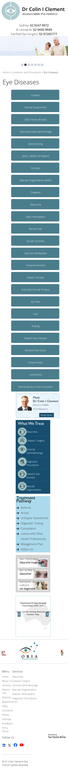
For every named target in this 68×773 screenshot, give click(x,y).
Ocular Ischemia (35, 241)
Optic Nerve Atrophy (35, 119)
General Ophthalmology (34, 451)
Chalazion (35, 192)
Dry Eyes (35, 168)
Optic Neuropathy (35, 216)
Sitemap (6, 719)
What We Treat (31, 423)
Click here (21, 611)
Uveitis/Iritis (35, 374)
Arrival (25, 513)
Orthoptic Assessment (34, 518)
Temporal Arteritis (35, 265)
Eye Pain (35, 301)
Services (6, 685)
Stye (35, 314)
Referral (26, 508)
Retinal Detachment (35, 107)
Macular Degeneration (33, 488)
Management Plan (32, 544)
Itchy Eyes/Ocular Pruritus (35, 289)
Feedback (7, 723)
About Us (7, 681)
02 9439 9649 (42, 30)
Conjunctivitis (35, 362)
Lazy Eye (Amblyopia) (35, 253)
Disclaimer (7, 710)
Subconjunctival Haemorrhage (35, 131)
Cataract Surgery (35, 440)
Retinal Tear (35, 228)
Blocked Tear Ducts (35, 350)
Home (5, 676)
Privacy (5, 714)
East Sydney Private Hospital (33, 599)
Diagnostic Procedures (32, 463)
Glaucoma (35, 204)
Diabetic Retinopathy (23, 694)
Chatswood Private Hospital (33, 603)
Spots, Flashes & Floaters (35, 156)
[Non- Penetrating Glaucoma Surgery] (33, 566)
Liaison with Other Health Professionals (33, 536)
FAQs (5, 706)
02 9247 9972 (39, 25)
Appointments (9, 701)
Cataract (35, 95)
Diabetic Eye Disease (35, 338)
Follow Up (27, 549)
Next (47, 614)
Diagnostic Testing (32, 523)
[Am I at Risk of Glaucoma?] (33, 577)
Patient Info (6, 691)
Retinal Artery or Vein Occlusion (35, 386)
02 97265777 (48, 34)
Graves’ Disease (35, 277)
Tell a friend (5, 729)
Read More (46, 415)
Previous (19, 614)
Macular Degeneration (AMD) (35, 180)
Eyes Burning (35, 143)
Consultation (28, 528)
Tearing (35, 326)
